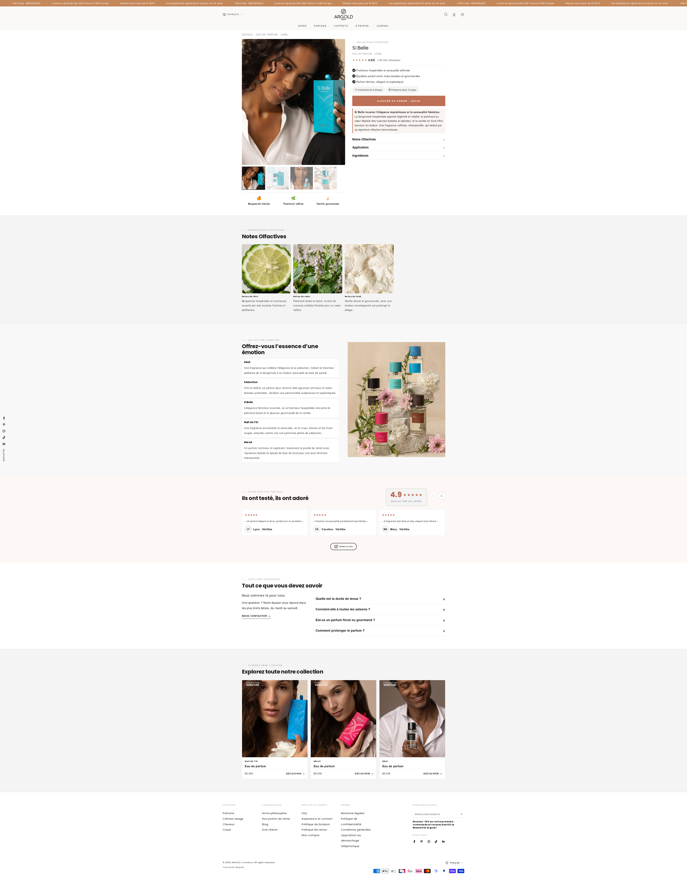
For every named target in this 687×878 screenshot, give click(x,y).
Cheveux (229, 824)
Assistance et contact (317, 819)
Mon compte (310, 835)
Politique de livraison (316, 824)
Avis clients (269, 829)
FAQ (304, 813)
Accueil (247, 34)
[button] (446, 14)
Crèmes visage (233, 819)
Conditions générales (356, 829)
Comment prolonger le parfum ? (380, 630)
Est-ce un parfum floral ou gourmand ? (380, 620)
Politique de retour (314, 829)
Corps (227, 829)
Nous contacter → (256, 616)
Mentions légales (352, 813)
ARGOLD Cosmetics (242, 862)
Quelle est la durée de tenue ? (380, 599)
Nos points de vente (276, 819)
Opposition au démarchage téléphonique (351, 840)
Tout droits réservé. (233, 867)
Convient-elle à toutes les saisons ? (380, 609)
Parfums (228, 813)
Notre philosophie (274, 813)
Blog (265, 824)
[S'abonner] (462, 814)
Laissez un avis (346, 546)
